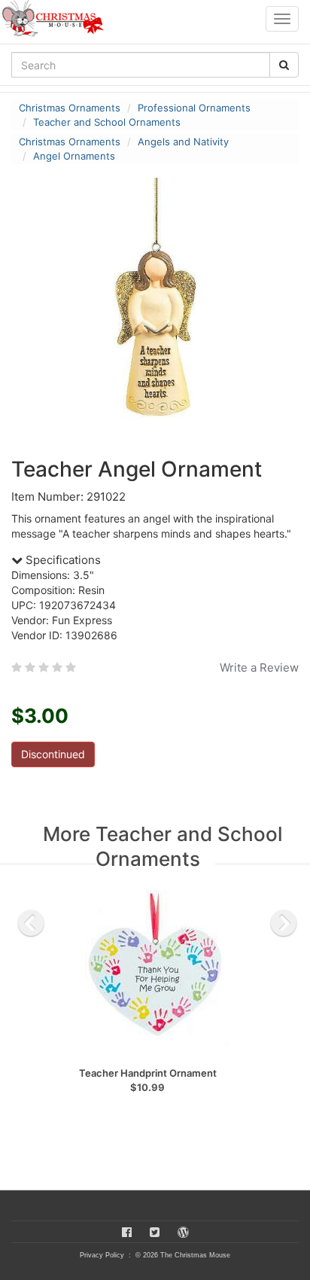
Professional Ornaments (194, 108)
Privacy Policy (102, 1255)
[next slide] (284, 923)
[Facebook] (127, 1232)
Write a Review (259, 667)
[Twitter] (155, 1232)
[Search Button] (284, 65)
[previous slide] (31, 923)
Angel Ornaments (74, 156)
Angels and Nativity (183, 142)
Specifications (62, 560)
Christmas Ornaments (69, 108)
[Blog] (183, 1232)
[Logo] (57, 19)
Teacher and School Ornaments (107, 122)
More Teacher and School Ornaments (162, 846)
